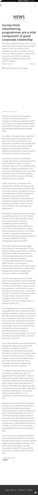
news (7, 490)
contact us (22, 490)
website (29, 490)
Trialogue (9, 64)
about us (14, 490)
